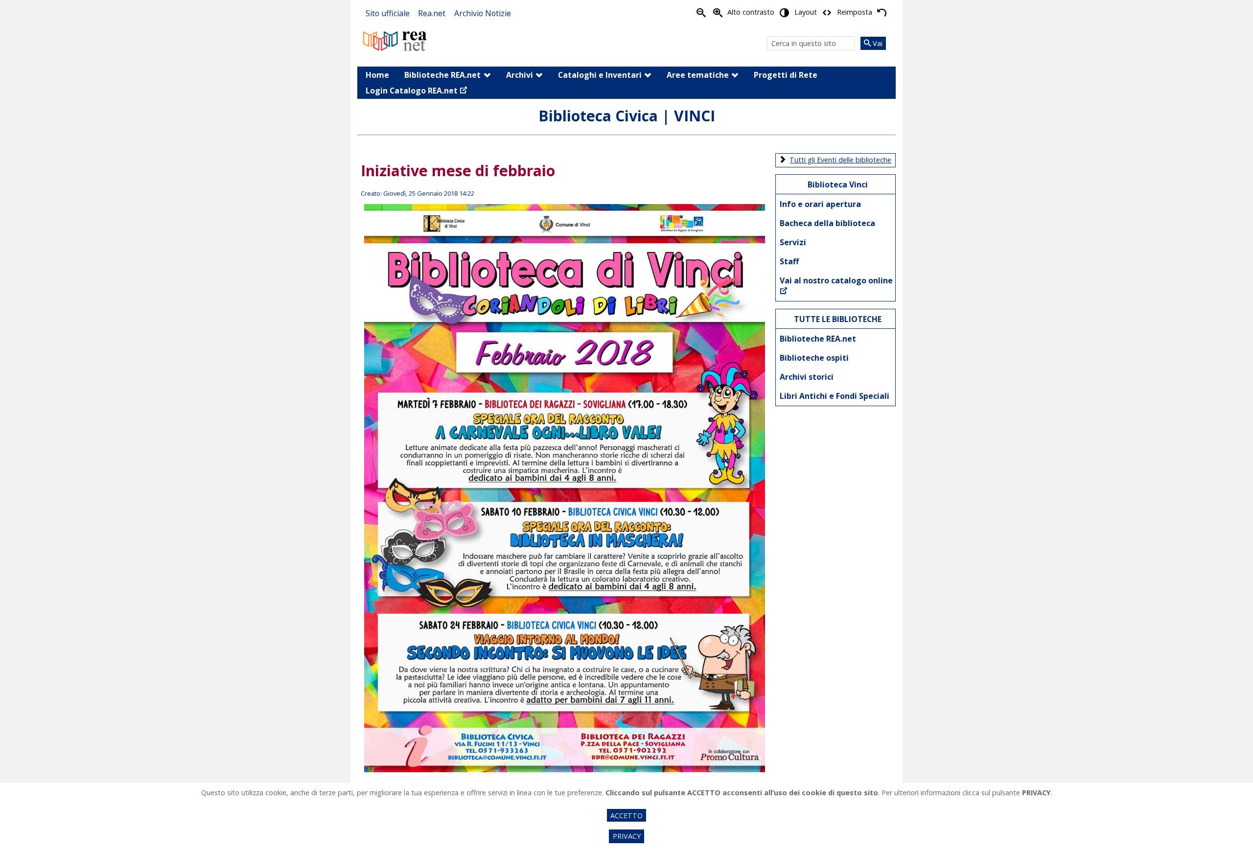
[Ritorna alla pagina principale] (395, 40)
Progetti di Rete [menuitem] (785, 74)
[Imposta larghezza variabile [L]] (827, 13)
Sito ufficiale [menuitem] (388, 13)
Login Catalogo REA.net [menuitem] (412, 90)
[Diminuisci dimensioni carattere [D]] (701, 13)
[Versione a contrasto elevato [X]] (784, 13)
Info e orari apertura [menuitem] (820, 204)
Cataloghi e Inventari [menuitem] (600, 74)
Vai (876, 43)
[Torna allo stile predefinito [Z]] (882, 13)
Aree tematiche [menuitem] (698, 74)
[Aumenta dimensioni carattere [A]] (717, 13)
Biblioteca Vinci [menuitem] (838, 184)
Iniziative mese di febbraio (458, 171)
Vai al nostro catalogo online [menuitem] (836, 280)
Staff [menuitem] (789, 261)
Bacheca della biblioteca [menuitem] (827, 223)
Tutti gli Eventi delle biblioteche (840, 159)
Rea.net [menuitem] (431, 13)
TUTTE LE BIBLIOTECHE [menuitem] (838, 319)
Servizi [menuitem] (793, 242)
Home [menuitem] (377, 74)
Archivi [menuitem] (519, 74)
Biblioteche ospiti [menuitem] (814, 357)
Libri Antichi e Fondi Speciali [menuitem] (834, 396)
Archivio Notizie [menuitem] (482, 13)
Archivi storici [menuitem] (807, 376)
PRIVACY (627, 836)
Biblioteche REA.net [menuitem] (442, 74)
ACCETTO (626, 815)
